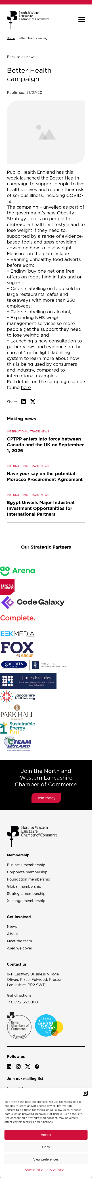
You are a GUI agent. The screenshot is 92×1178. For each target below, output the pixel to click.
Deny (46, 1147)
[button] (85, 1093)
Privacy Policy (55, 1170)
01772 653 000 (24, 1002)
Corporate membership (27, 872)
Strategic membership (26, 893)
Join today (46, 797)
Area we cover (19, 948)
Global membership (24, 886)
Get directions (19, 995)
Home (11, 38)
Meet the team (19, 941)
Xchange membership (26, 900)
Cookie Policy (34, 1170)
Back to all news (21, 56)
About (12, 933)
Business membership (26, 864)
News (12, 926)
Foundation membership (28, 879)
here (26, 387)
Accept (46, 1135)
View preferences (46, 1159)
